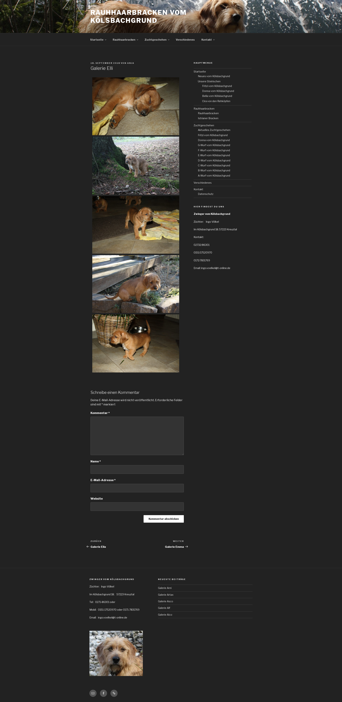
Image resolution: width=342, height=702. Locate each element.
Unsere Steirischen (209, 81)
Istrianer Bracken (208, 118)
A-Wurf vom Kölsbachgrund (214, 175)
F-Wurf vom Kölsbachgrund (214, 150)
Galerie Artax (165, 594)
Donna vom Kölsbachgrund (218, 90)
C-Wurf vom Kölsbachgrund (214, 165)
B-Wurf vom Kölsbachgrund (214, 170)
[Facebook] (103, 693)
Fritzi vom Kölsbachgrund (217, 85)
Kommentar (100, 413)
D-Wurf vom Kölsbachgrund (214, 160)
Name (95, 461)
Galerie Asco (165, 601)
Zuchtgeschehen (156, 39)
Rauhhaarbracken (124, 39)
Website (96, 498)
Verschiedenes (185, 39)
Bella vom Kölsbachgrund (217, 95)
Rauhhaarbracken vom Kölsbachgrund (138, 16)
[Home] (114, 693)
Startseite (96, 39)
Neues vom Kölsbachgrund (214, 76)
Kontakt (206, 39)
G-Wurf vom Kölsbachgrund (214, 145)
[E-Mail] (93, 693)
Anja (130, 63)
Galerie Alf (164, 607)
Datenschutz (205, 193)
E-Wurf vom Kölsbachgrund (214, 155)
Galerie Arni (165, 587)
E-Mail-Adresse (103, 480)
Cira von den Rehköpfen (216, 101)
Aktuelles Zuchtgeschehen (214, 129)
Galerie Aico (165, 614)
